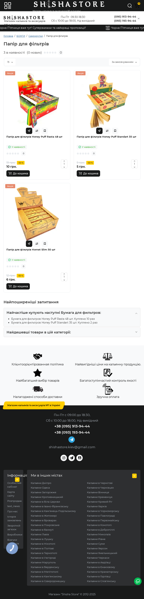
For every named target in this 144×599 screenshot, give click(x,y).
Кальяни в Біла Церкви (45, 501)
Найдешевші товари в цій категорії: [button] (39, 332)
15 (8, 62)
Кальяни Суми (96, 543)
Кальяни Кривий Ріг (99, 501)
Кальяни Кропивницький (47, 496)
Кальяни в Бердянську (45, 567)
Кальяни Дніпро (41, 482)
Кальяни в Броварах (43, 520)
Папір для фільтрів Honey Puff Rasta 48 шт (34, 136)
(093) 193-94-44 (125, 20)
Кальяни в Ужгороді (43, 557)
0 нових (34, 52)
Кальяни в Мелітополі (44, 571)
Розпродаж (14, 500)
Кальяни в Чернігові (100, 482)
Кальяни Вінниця (98, 492)
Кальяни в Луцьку (42, 539)
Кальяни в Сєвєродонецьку (48, 581)
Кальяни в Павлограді (101, 515)
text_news (13, 506)
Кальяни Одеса (40, 487)
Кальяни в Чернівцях (100, 487)
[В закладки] (45, 131)
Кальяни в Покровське (45, 524)
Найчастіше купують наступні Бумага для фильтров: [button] (54, 313)
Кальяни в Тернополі (44, 553)
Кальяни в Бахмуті (42, 529)
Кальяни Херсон (97, 548)
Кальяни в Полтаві (42, 548)
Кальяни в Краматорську (102, 571)
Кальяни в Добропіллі (101, 529)
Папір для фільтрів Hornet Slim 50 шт (30, 249)
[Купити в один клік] (29, 131)
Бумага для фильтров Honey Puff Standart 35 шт (43, 322)
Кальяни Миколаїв (99, 534)
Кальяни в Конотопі (99, 524)
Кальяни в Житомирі (44, 515)
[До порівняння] (37, 131)
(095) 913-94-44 (125, 16)
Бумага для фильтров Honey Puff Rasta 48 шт (42, 319)
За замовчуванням (123, 62)
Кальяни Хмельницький (102, 553)
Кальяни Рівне (96, 539)
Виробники (14, 534)
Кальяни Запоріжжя (43, 492)
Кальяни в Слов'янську (101, 581)
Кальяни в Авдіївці (99, 562)
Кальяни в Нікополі (43, 543)
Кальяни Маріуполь (43, 562)
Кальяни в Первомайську (103, 520)
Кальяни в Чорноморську (103, 510)
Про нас (12, 511)
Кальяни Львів (40, 534)
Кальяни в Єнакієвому (101, 567)
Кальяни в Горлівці (99, 576)
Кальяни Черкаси (98, 557)
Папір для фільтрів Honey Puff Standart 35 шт (106, 136)
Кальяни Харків (97, 506)
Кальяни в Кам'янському (46, 576)
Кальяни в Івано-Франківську (49, 506)
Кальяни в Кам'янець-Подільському (53, 510)
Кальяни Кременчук (99, 496)
